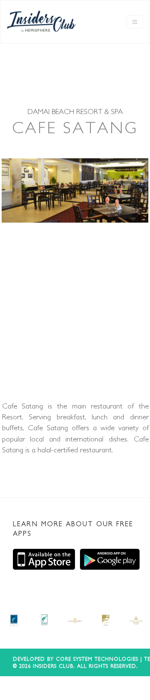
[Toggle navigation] (135, 22)
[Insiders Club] (41, 21)
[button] (11, 279)
